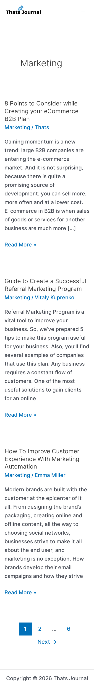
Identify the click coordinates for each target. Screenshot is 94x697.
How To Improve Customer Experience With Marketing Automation (42, 459)
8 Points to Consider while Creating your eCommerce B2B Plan (41, 111)
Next (47, 641)
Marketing (17, 127)
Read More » (20, 245)
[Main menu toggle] (83, 10)
